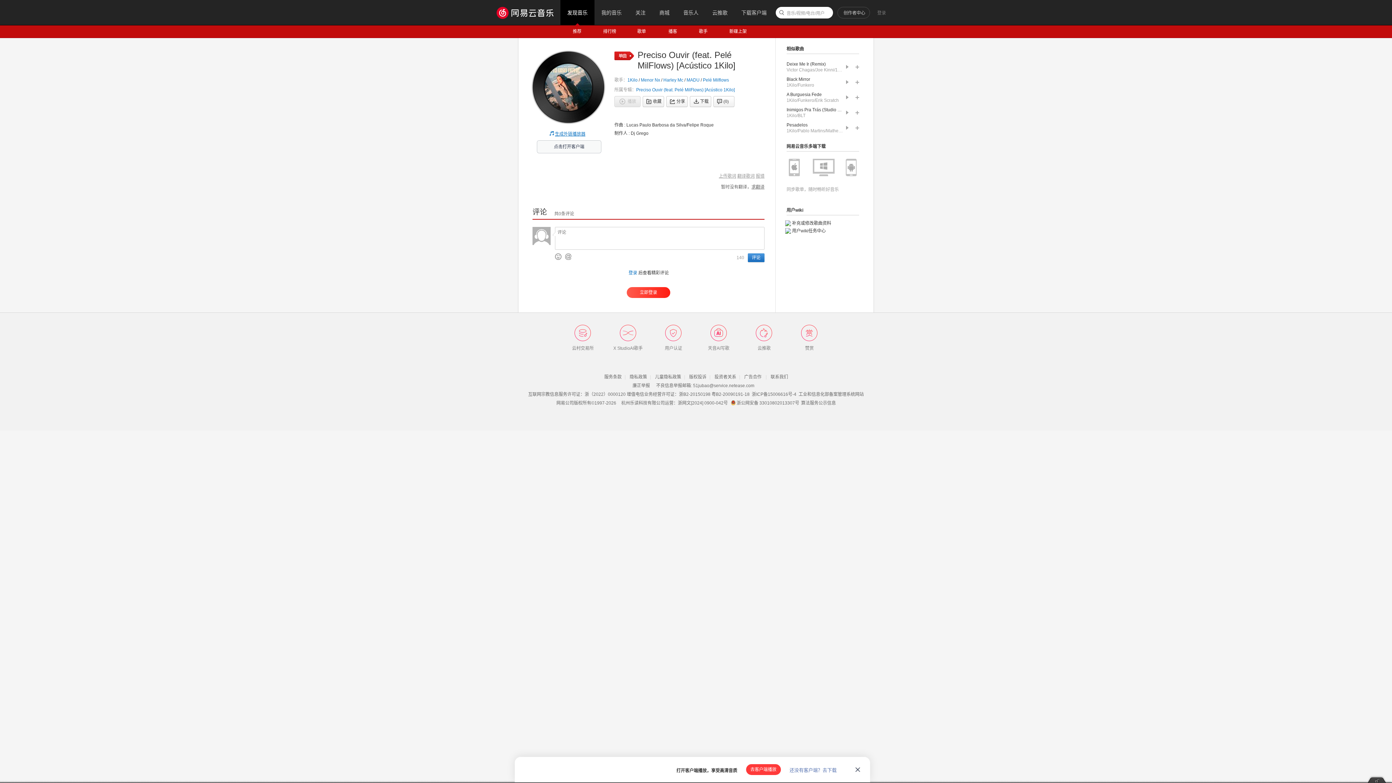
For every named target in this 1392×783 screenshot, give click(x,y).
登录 (881, 13)
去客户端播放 (763, 769)
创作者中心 (854, 13)
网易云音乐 (529, 12)
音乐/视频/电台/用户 (806, 13)
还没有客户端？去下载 (813, 770)
